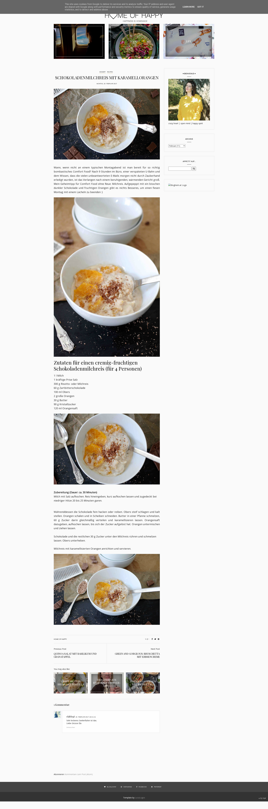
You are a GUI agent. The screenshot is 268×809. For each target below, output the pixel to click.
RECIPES (110, 72)
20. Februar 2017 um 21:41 (86, 717)
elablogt (70, 716)
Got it (200, 7)
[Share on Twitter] (155, 639)
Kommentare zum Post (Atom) (79, 774)
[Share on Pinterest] (158, 639)
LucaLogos (140, 797)
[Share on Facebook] (152, 639)
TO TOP (263, 798)
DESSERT (102, 72)
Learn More (189, 7)
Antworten (70, 727)
